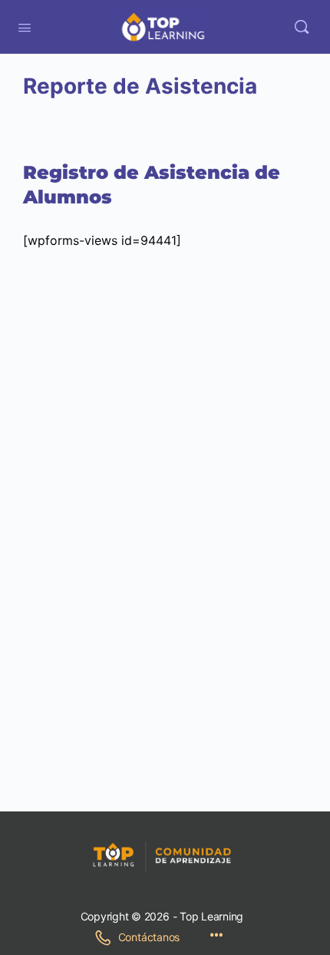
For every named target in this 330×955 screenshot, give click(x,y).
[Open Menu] (24, 26)
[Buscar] (301, 27)
